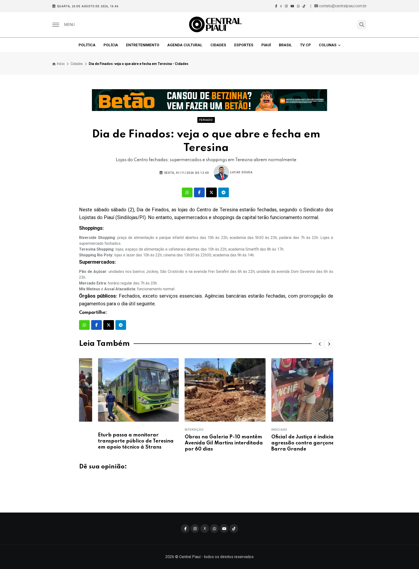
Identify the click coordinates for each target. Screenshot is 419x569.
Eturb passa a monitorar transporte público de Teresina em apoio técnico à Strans (117, 441)
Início (60, 64)
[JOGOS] (209, 100)
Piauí (266, 45)
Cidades (218, 45)
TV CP (305, 45)
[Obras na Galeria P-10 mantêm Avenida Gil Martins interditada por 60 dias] (206, 389)
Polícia (111, 45)
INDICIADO (260, 429)
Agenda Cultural (184, 45)
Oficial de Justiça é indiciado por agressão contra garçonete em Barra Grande (291, 443)
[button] (319, 344)
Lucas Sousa (241, 172)
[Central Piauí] (215, 24)
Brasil (285, 45)
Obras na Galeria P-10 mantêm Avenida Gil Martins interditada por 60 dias (205, 443)
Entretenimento (142, 45)
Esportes (243, 45)
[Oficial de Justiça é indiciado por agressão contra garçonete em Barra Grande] (292, 389)
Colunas (328, 45)
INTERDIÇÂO (175, 429)
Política (87, 45)
